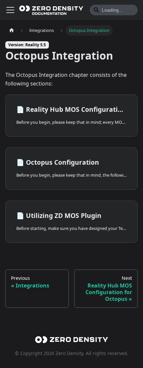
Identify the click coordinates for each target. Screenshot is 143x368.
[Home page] (11, 30)
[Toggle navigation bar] (10, 10)
